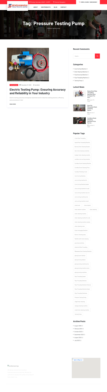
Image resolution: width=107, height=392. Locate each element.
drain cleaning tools (80, 226)
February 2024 (78, 328)
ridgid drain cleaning (80, 301)
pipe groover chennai (80, 255)
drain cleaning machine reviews (82, 222)
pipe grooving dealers (80, 259)
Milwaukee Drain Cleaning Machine (83, 251)
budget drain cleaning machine (82, 155)
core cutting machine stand (82, 201)
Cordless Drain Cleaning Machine (83, 163)
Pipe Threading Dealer (80, 276)
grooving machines (79, 243)
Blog (55, 7)
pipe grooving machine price (82, 264)
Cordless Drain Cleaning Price (82, 167)
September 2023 (79, 334)
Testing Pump (13, 85)
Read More (13, 104)
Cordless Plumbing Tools (81, 171)
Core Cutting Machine (80, 69)
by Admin (37, 85)
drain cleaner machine (80, 209)
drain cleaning (93, 209)
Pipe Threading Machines (81, 293)
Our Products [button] (45, 7)
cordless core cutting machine (82, 159)
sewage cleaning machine (81, 305)
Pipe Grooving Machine (80, 74)
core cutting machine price (81, 197)
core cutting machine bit (81, 180)
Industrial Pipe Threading (81, 247)
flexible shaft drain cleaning (82, 238)
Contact (63, 7)
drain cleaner (87, 205)
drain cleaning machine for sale (82, 218)
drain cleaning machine (80, 213)
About (35, 7)
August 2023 (77, 337)
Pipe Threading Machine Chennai (83, 285)
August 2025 (77, 325)
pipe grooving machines (81, 272)
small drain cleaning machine (82, 310)
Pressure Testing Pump (80, 297)
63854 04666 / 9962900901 (89, 2)
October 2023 (78, 331)
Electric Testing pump (80, 234)
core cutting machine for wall (82, 188)
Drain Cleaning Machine (80, 72)
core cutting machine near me (82, 192)
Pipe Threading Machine (81, 77)
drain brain (77, 205)
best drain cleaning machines (82, 151)
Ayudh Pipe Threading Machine (82, 142)
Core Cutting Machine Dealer (82, 184)
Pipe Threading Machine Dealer (82, 289)
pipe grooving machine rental (82, 268)
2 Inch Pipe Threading (80, 138)
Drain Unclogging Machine (81, 230)
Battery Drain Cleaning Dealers (82, 146)
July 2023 (77, 340)
